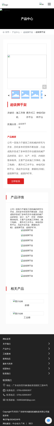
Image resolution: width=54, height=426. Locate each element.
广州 (23, 423)
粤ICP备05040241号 (11, 419)
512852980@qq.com (26, 400)
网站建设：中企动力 (11, 423)
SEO (31, 423)
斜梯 (27, 305)
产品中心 (27, 19)
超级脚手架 (28, 32)
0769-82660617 (24, 395)
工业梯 (27, 317)
